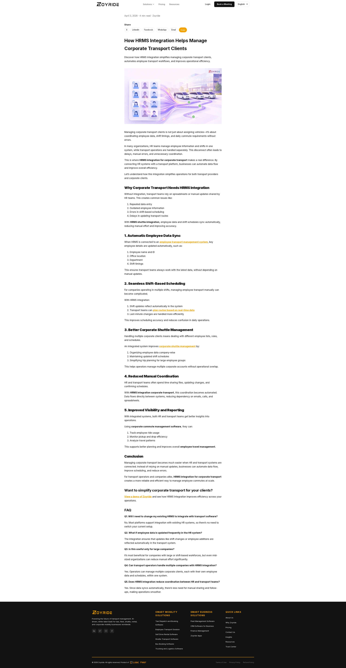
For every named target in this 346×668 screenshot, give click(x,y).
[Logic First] (138, 662)
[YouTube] (106, 631)
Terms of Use (221, 662)
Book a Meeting (224, 4)
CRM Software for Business (202, 626)
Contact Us (230, 632)
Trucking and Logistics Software (169, 649)
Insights (229, 637)
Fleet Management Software (202, 621)
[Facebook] (112, 631)
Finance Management (200, 631)
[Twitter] (100, 631)
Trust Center (231, 647)
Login (207, 4)
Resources (174, 4)
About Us (229, 618)
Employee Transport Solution (167, 629)
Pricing (162, 4)
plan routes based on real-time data (173, 310)
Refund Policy (248, 662)
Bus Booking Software (164, 644)
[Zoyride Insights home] (102, 613)
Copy (183, 30)
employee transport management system (184, 242)
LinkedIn (135, 30)
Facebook (148, 30)
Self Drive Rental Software (166, 634)
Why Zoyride (231, 622)
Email (173, 30)
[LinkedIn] (94, 631)
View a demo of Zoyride (138, 496)
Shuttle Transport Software (166, 639)
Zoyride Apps (196, 636)
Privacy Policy (234, 662)
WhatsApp (162, 30)
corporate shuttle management (177, 346)
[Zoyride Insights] (107, 4)
